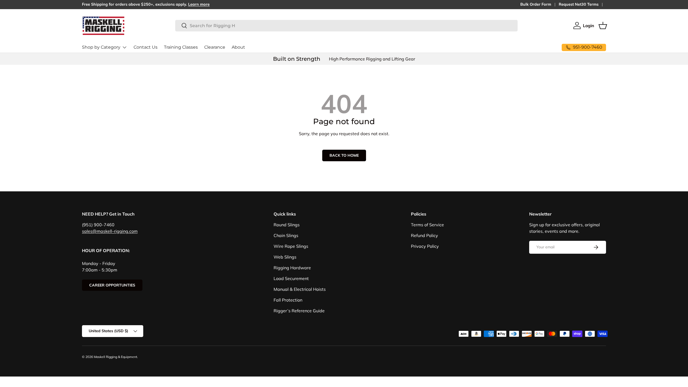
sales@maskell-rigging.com (110, 231)
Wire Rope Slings (291, 246)
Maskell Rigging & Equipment (115, 357)
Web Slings (285, 257)
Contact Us (145, 47)
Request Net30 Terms (579, 4)
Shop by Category (101, 47)
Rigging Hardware (292, 267)
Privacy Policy (425, 246)
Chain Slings (286, 235)
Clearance (214, 47)
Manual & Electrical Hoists (300, 289)
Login (588, 25)
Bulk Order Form (535, 4)
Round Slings (287, 224)
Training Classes (181, 47)
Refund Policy (424, 235)
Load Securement (291, 278)
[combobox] (346, 25)
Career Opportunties (112, 285)
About (238, 47)
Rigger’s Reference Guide (299, 310)
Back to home (344, 155)
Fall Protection (288, 300)
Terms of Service (427, 224)
